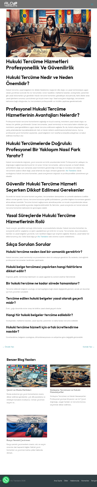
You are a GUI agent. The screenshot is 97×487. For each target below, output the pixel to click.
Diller (66, 481)
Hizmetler (85, 481)
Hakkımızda (74, 481)
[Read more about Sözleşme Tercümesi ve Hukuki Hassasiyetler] (70, 376)
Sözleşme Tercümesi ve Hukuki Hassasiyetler (65, 391)
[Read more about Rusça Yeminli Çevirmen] (27, 426)
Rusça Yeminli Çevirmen (18, 440)
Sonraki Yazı (88, 347)
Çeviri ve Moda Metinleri (19, 390)
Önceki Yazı (8, 347)
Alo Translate (71, 171)
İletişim (94, 481)
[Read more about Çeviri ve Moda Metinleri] (27, 376)
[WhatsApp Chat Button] (5, 479)
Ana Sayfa (58, 481)
